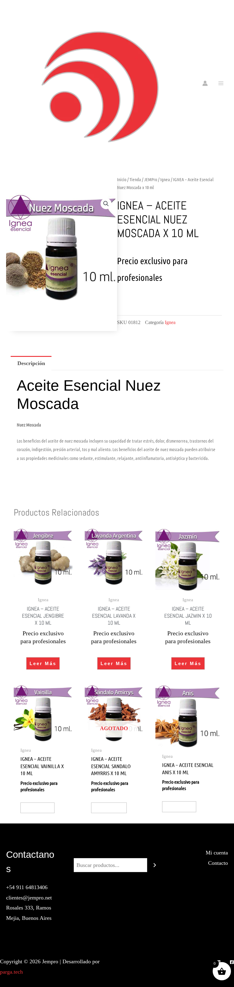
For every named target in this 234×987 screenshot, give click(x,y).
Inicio (121, 179)
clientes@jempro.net (29, 898)
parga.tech (11, 972)
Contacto (218, 863)
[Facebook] (232, 962)
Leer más (43, 663)
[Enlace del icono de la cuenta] (205, 83)
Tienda (135, 179)
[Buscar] (155, 865)
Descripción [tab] (31, 363)
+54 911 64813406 (27, 887)
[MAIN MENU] (221, 83)
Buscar (117, 853)
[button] (106, 203)
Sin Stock (108, 807)
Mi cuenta (217, 853)
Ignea (165, 179)
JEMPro (150, 179)
